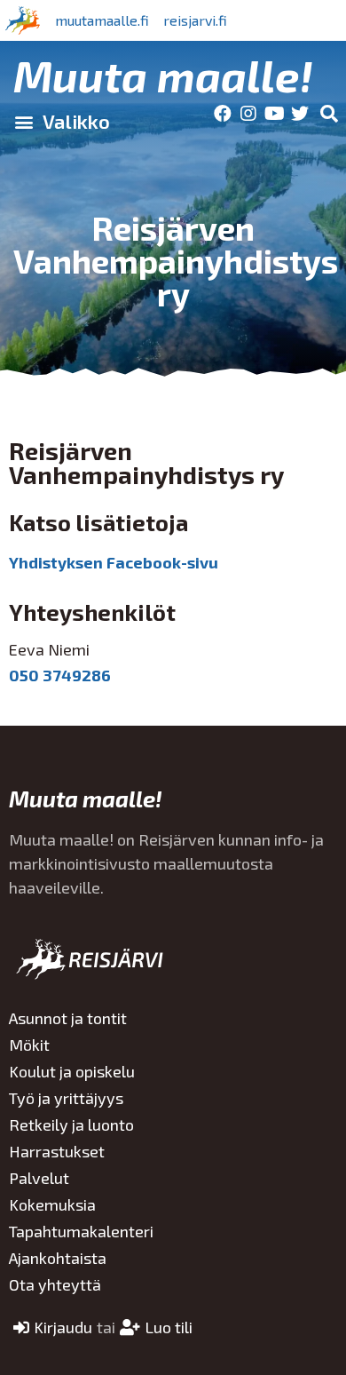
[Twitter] (300, 113)
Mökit (29, 1044)
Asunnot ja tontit (68, 1018)
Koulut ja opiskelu (72, 1071)
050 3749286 (60, 675)
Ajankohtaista (57, 1258)
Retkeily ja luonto (71, 1124)
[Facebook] (222, 113)
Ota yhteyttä (55, 1284)
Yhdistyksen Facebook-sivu (113, 562)
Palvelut (39, 1178)
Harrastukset (57, 1151)
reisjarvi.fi (195, 20)
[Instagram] (248, 113)
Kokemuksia (52, 1204)
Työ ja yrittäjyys (66, 1098)
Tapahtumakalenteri (81, 1231)
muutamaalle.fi (102, 20)
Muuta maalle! (163, 75)
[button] (61, 122)
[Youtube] (274, 113)
